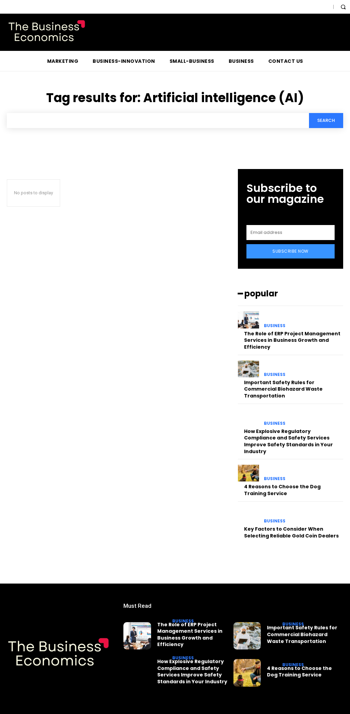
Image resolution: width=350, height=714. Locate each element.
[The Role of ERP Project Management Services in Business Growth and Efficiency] (248, 319)
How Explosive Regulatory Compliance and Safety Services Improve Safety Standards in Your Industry (288, 441)
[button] (343, 7)
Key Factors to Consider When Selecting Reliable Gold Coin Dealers (291, 532)
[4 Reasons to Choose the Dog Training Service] (248, 473)
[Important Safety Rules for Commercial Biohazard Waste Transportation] (248, 369)
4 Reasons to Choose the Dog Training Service (282, 490)
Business (274, 326)
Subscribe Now (290, 251)
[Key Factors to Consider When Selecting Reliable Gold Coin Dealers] (248, 515)
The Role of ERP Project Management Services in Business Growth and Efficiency (292, 340)
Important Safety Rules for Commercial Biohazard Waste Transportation (283, 389)
